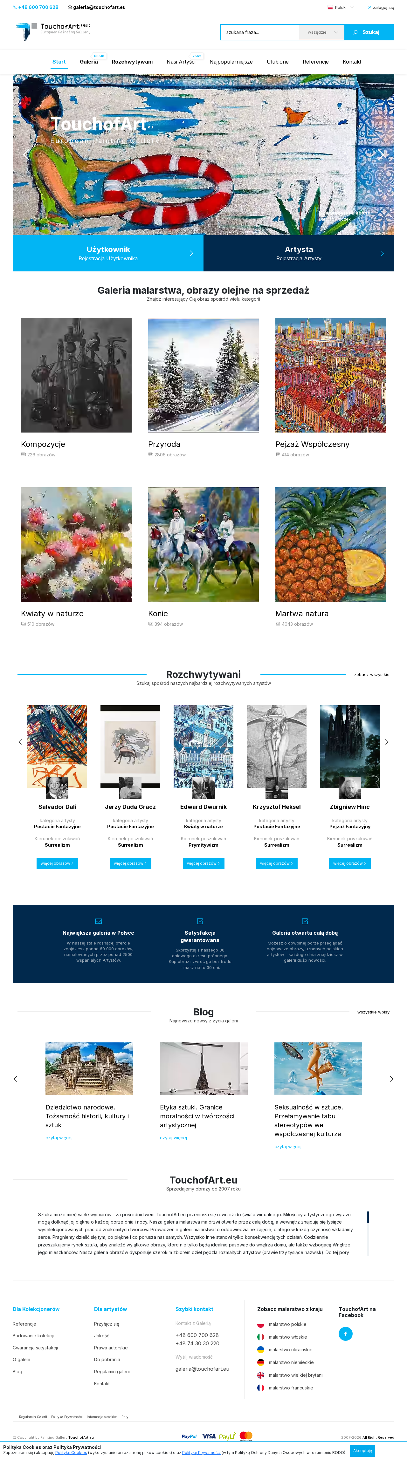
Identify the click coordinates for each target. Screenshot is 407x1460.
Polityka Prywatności (67, 1417)
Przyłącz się (106, 1324)
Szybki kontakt (194, 1309)
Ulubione (278, 61)
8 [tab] (66, 228)
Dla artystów (110, 1309)
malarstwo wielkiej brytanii (296, 1375)
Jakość (101, 1335)
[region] (203, 1233)
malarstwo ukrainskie (291, 1349)
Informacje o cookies (102, 1417)
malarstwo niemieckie (291, 1362)
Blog (17, 1371)
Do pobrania (107, 1359)
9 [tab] (71, 228)
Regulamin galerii (112, 1371)
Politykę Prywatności (201, 1452)
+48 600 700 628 (38, 7)
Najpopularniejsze (231, 61)
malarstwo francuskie (291, 1387)
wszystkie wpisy (373, 1011)
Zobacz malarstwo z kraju (290, 1309)
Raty (124, 1417)
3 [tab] (37, 228)
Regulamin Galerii (33, 1417)
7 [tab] (60, 228)
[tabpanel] (213, 154)
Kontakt (352, 61)
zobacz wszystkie (372, 674)
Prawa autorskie (111, 1347)
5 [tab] (49, 228)
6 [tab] (54, 228)
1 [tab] (26, 228)
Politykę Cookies (71, 1452)
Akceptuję (362, 1450)
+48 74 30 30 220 (197, 1343)
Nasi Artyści (181, 61)
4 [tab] (43, 228)
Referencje (316, 61)
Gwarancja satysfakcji (35, 1347)
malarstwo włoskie (288, 1337)
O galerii (21, 1359)
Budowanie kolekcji (33, 1335)
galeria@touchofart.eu (99, 7)
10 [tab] (77, 228)
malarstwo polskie (288, 1324)
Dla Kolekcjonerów (36, 1309)
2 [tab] (31, 228)
